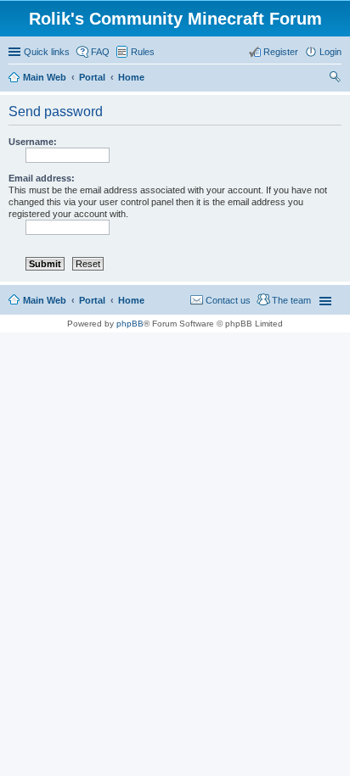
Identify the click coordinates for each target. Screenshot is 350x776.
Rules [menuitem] (143, 52)
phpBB (130, 323)
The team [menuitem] (291, 300)
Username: (32, 142)
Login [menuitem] (330, 52)
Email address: (41, 178)
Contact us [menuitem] (228, 300)
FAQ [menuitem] (100, 52)
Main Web (44, 300)
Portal (92, 77)
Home (131, 300)
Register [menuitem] (280, 52)
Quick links (47, 52)
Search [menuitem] (335, 79)
